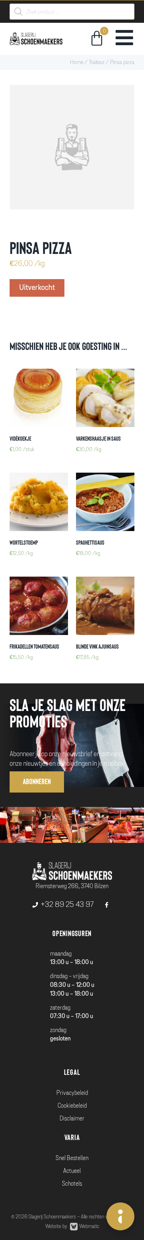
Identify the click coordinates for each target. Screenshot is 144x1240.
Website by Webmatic (72, 1226)
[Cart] (97, 39)
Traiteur (96, 62)
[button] (37, 782)
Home (76, 62)
